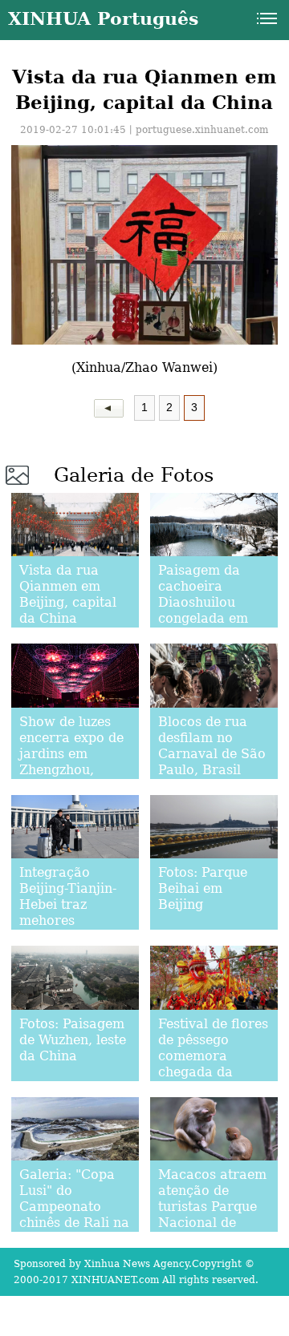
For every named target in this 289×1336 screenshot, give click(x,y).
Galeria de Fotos (134, 475)
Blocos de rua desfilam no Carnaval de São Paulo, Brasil (212, 745)
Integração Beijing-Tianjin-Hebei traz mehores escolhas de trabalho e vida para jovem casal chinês (74, 928)
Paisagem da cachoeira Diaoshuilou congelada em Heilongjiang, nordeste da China (203, 618)
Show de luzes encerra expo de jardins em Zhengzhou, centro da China (71, 753)
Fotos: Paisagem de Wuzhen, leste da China (72, 1040)
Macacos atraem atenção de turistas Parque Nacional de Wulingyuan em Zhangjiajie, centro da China (212, 1222)
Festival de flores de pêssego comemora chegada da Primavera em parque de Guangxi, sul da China (213, 1080)
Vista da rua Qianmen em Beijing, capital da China (67, 594)
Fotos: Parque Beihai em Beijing (202, 888)
